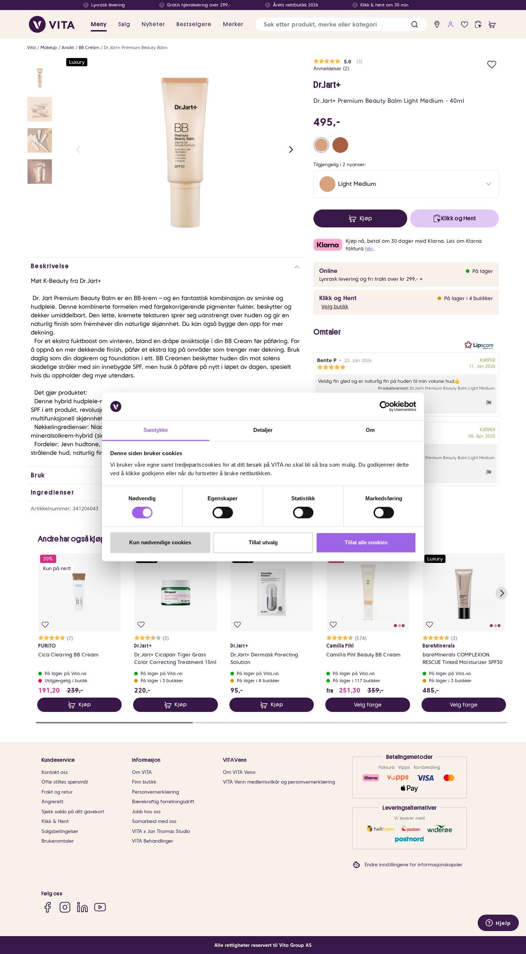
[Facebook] (47, 907)
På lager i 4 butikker (468, 298)
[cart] (492, 25)
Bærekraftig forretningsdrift (163, 801)
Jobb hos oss (146, 811)
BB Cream (89, 47)
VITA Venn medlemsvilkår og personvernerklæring (279, 782)
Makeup (48, 47)
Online (328, 271)
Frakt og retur (57, 792)
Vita (31, 47)
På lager (482, 271)
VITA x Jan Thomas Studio (161, 831)
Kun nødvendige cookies (160, 542)
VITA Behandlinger (152, 841)
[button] (414, 25)
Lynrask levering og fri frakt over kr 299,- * (371, 279)
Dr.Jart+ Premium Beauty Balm (135, 47)
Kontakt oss (55, 772)
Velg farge (367, 705)
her (369, 248)
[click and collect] (478, 25)
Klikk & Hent (55, 821)
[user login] (451, 25)
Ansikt (68, 47)
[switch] (223, 513)
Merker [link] (233, 24)
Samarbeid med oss (154, 821)
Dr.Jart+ (327, 85)
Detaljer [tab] (263, 430)
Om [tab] (370, 430)
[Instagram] (65, 907)
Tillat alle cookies (366, 542)
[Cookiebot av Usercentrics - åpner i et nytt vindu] (385, 406)
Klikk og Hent (337, 298)
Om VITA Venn (239, 772)
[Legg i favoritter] (492, 64)
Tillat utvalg (263, 542)
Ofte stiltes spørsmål (65, 782)
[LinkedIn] (82, 907)
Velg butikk (334, 306)
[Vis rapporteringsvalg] (489, 404)
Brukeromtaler (58, 841)
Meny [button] (99, 24)
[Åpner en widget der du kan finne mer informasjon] (498, 924)
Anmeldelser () (331, 68)
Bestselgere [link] (193, 24)
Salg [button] (124, 24)
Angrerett (52, 801)
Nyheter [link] (153, 24)
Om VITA (142, 772)
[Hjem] (52, 24)
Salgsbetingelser (60, 831)
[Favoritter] (465, 25)
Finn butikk (144, 782)
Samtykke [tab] (155, 430)
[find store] (437, 25)
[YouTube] (100, 907)
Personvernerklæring (155, 792)
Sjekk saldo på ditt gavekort (73, 811)
